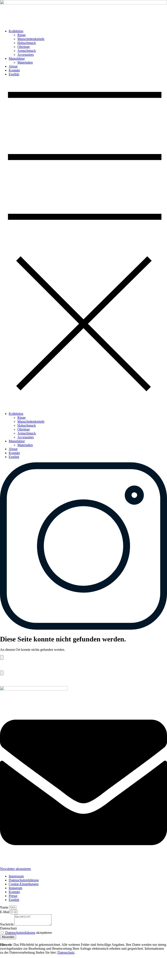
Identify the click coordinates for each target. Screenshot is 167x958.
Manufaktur (17, 58)
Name (4, 907)
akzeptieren (28, 932)
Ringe (21, 35)
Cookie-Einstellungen (23, 884)
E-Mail (5, 912)
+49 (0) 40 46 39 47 (14, 680)
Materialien (25, 62)
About (13, 66)
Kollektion (16, 31)
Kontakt (14, 70)
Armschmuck (26, 51)
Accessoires (25, 54)
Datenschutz (8, 928)
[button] (83, 244)
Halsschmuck (26, 43)
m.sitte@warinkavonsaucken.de (22, 665)
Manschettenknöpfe (30, 39)
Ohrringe (23, 47)
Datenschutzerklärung (20, 932)
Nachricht (7, 924)
